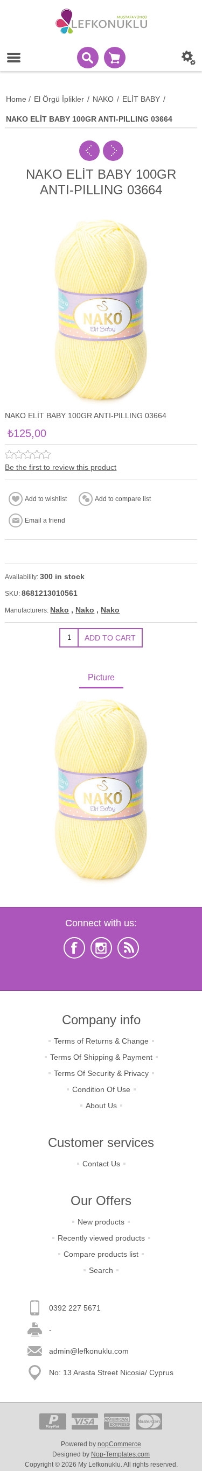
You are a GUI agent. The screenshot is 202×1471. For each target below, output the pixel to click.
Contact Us (101, 1163)
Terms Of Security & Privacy (101, 1073)
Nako (59, 610)
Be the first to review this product (60, 467)
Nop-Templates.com (120, 1454)
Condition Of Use (101, 1089)
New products (101, 1221)
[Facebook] (74, 948)
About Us (101, 1105)
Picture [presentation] (101, 677)
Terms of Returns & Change (101, 1041)
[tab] (101, 678)
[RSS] (128, 948)
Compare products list (101, 1254)
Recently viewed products (101, 1238)
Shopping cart (115, 57)
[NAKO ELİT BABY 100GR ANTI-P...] (89, 150)
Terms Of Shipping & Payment (101, 1057)
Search (101, 1270)
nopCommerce (119, 1444)
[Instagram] (101, 948)
